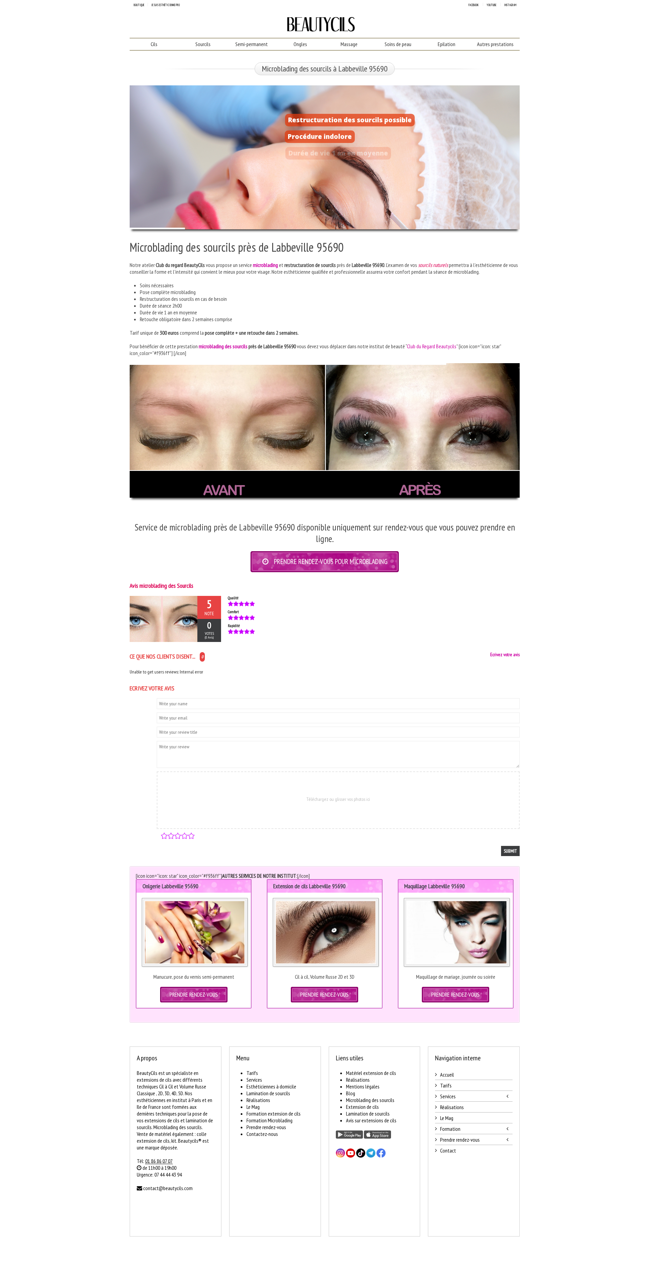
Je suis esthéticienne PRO (165, 5)
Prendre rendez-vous (266, 1127)
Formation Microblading (269, 1120)
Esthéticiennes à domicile (271, 1086)
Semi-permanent (251, 44)
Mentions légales (363, 1086)
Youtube (491, 5)
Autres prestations (495, 44)
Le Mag (253, 1106)
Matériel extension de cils (371, 1072)
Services (254, 1079)
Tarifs (252, 1072)
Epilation (446, 44)
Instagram (510, 5)
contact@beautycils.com (168, 1188)
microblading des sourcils (223, 346)
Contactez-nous (262, 1133)
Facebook (474, 5)
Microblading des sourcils (370, 1100)
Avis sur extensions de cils (371, 1120)
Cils (154, 44)
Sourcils (203, 44)
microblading (265, 265)
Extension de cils (362, 1106)
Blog (350, 1093)
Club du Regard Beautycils (431, 346)
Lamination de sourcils (268, 1093)
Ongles (300, 44)
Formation (450, 1128)
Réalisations (258, 1100)
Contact (448, 1150)
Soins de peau (398, 44)
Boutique (139, 5)
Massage (349, 44)
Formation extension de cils (273, 1113)
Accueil (447, 1074)
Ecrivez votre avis (505, 654)
